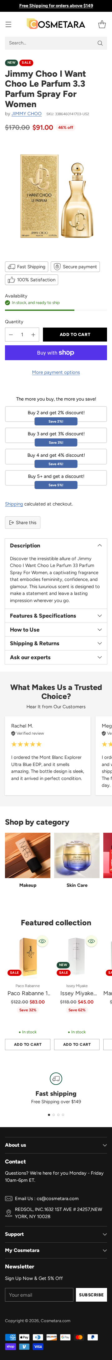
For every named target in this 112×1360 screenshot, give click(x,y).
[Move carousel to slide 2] (54, 1115)
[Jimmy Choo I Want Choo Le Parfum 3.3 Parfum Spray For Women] (56, 196)
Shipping (14, 504)
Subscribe (91, 1294)
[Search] (100, 43)
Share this (26, 522)
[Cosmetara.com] (56, 24)
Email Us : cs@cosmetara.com (47, 1198)
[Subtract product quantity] (10, 334)
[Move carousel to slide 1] (49, 1115)
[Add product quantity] (33, 334)
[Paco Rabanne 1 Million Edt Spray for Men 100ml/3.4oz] (27, 955)
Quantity (14, 321)
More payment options (56, 372)
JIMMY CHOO (27, 113)
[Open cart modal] (102, 24)
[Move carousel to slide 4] (63, 1115)
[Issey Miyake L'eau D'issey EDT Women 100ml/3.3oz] (77, 955)
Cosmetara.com (55, 1320)
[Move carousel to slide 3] (58, 1115)
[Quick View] (42, 941)
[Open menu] (8, 24)
